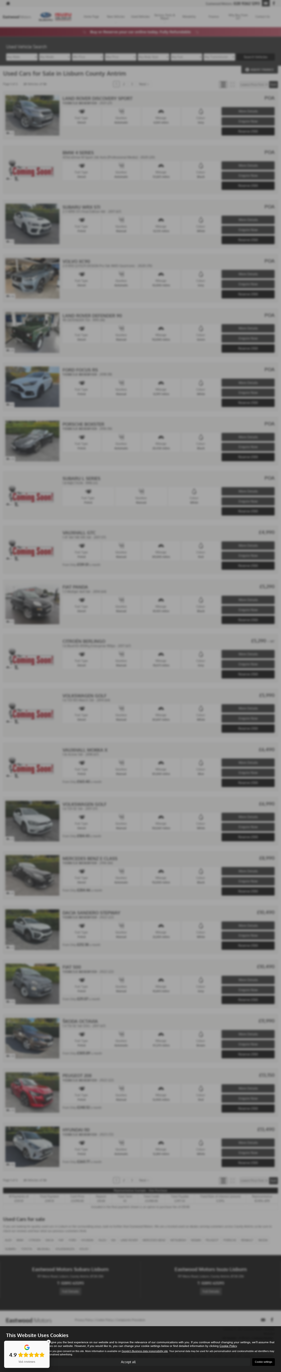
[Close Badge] (48, 1342)
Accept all (128, 1362)
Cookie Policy (228, 1346)
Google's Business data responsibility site (145, 1351)
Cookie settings (263, 1361)
